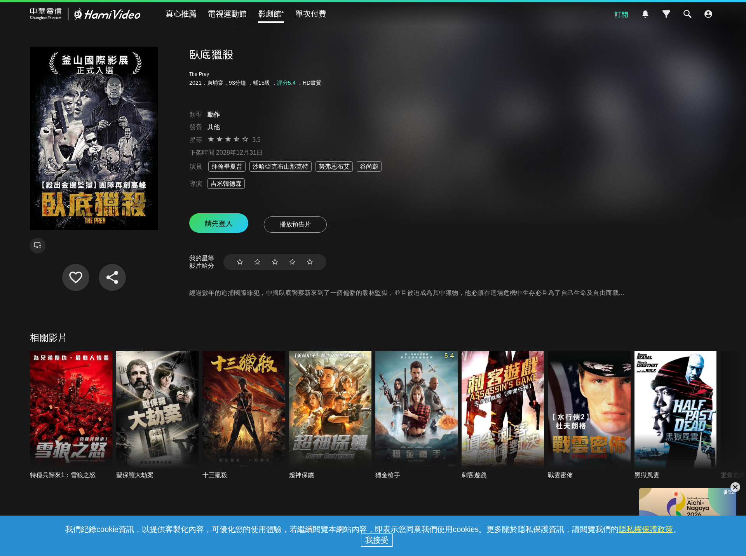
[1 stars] (240, 262)
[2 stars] (257, 262)
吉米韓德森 (226, 183)
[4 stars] (292, 262)
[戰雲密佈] (589, 415)
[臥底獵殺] (75, 277)
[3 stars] (275, 262)
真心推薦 (181, 13)
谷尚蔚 (369, 166)
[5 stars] (310, 262)
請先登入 (219, 223)
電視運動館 (227, 13)
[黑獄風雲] (675, 415)
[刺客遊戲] (503, 415)
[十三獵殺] (243, 415)
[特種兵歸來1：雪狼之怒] (71, 415)
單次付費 (310, 13)
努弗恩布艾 (334, 166)
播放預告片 (295, 224)
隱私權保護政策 (646, 529)
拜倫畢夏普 (226, 166)
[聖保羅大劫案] (157, 415)
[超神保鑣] (330, 415)
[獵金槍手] (416, 415)
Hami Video (85, 14)
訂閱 (621, 14)
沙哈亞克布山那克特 (281, 166)
